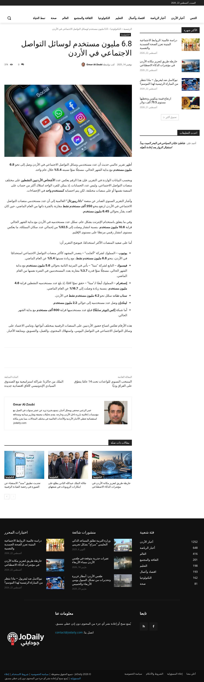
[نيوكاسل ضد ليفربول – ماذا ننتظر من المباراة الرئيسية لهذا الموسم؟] (191, 84)
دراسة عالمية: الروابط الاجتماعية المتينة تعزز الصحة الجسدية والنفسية (158, 44)
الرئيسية (128, 29)
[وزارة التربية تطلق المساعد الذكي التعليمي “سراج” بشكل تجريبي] (123, 545)
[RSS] (144, 626)
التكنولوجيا (115, 29)
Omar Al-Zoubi (94, 64)
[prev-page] (13, 496)
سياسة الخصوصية (40, 674)
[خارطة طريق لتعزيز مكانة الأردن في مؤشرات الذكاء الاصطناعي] (112, 465)
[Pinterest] (87, 75)
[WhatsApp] (78, 75)
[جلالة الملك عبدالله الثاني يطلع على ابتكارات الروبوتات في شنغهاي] (68, 465)
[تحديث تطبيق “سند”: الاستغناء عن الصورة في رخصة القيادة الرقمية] (24, 465)
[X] (96, 75)
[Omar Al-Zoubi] (83, 65)
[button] (9, 18)
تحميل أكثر (171, 117)
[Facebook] (106, 75)
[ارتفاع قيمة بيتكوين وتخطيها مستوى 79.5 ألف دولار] (191, 103)
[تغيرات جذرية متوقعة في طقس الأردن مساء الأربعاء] (123, 563)
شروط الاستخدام (20, 674)
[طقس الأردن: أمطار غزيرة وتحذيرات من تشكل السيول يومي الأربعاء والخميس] (123, 580)
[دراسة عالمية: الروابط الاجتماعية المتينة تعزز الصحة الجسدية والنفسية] (191, 44)
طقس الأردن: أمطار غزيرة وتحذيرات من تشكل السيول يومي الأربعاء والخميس (91, 580)
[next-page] (6, 496)
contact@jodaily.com (69, 632)
